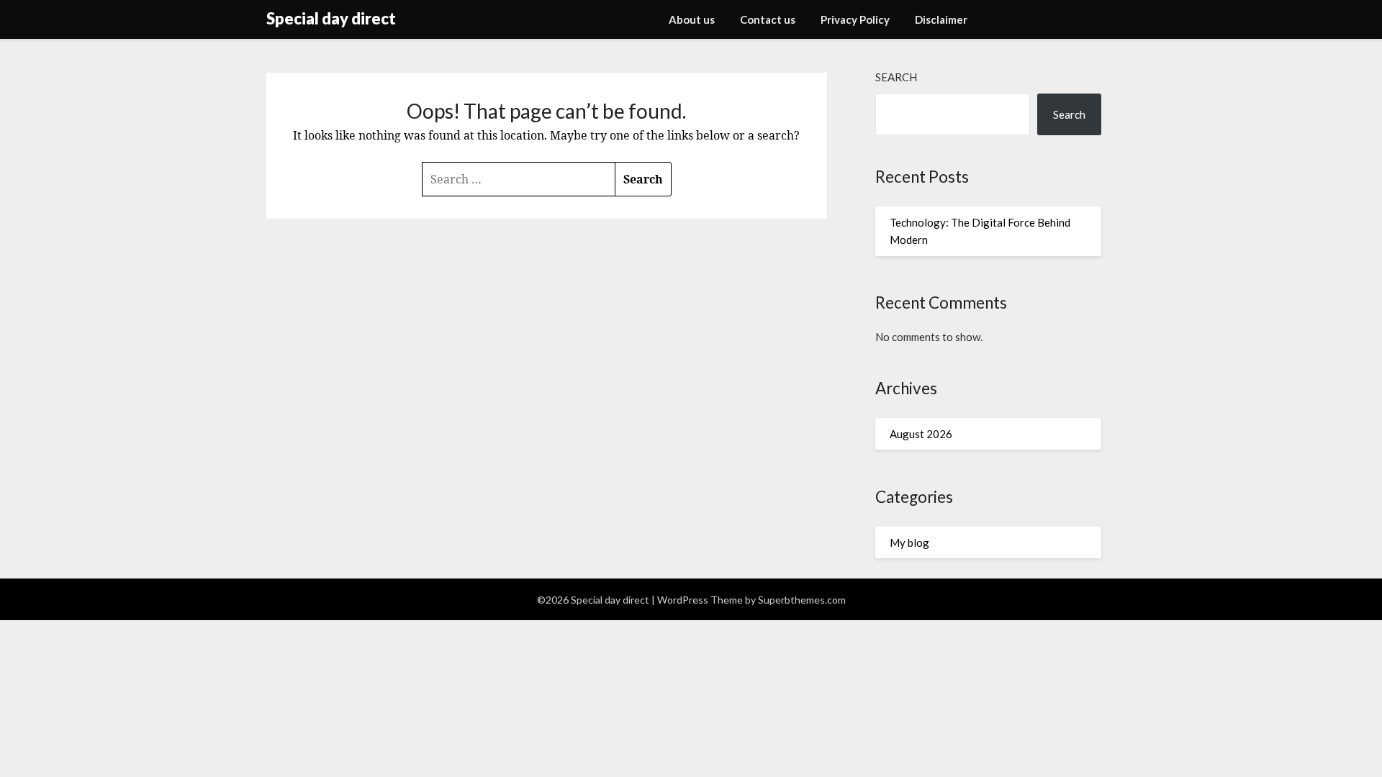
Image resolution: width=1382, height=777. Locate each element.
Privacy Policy (855, 19)
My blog (909, 542)
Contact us (767, 19)
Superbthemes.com (802, 600)
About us (692, 19)
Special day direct (331, 18)
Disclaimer (941, 19)
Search (896, 77)
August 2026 (921, 433)
